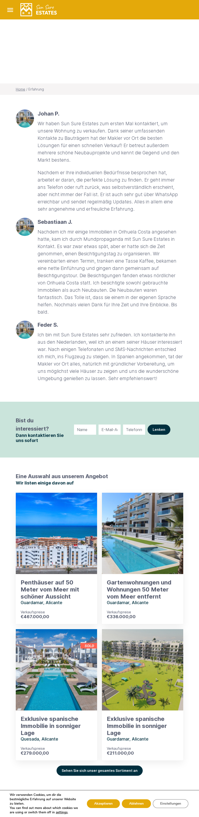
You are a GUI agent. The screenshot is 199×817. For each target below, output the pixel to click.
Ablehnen (136, 803)
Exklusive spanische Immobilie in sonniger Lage (51, 725)
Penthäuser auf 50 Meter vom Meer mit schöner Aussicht (50, 589)
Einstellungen (170, 803)
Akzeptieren (103, 803)
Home (20, 89)
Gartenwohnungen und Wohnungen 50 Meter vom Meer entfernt (139, 589)
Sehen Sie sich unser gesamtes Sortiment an (100, 770)
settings (61, 812)
